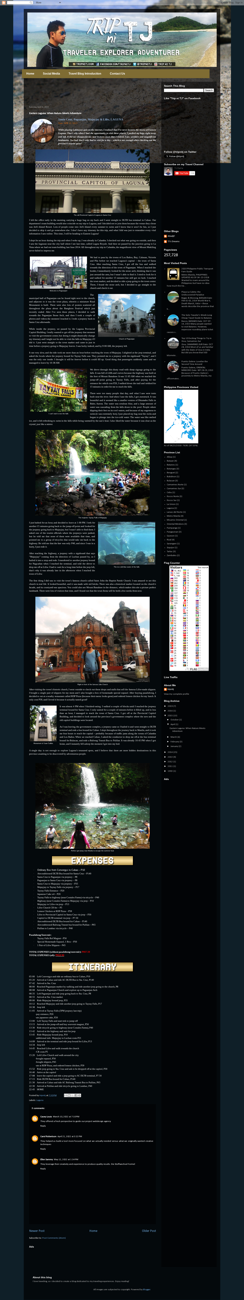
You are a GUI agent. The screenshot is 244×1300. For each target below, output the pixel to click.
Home (30, 73)
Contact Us (117, 73)
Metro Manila (173, 516)
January (175, 746)
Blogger (146, 1289)
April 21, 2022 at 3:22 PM (70, 1136)
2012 (170, 762)
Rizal (169, 540)
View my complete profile (176, 694)
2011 (170, 766)
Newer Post (36, 1231)
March (174, 737)
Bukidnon (171, 476)
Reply (43, 1126)
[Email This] (66, 1095)
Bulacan (171, 481)
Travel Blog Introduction (85, 73)
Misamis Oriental (175, 520)
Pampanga (172, 528)
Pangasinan (172, 532)
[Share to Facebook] (76, 1095)
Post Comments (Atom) (54, 1238)
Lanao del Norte (175, 512)
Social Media (51, 73)
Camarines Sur (174, 488)
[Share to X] (72, 1095)
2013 (170, 757)
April (173, 724)
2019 (170, 706)
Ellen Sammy (46, 1159)
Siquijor (170, 547)
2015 (170, 715)
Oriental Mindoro (175, 524)
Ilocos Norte (173, 496)
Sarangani (171, 544)
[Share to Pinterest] (79, 1095)
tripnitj (171, 689)
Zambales (171, 555)
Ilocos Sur (171, 500)
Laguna (39, 1100)
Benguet (171, 473)
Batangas (171, 469)
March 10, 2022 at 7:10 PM (66, 1117)
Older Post (149, 1231)
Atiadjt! (171, 236)
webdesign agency (102, 1121)
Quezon (171, 536)
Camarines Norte (175, 484)
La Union (171, 504)
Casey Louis (46, 1117)
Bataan (170, 461)
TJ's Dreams (174, 241)
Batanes (171, 465)
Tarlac (170, 551)
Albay (169, 457)
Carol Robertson (48, 1136)
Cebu (169, 492)
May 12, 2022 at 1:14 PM (66, 1159)
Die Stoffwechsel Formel (123, 1164)
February (175, 742)
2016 (170, 711)
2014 (170, 752)
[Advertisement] (94, 91)
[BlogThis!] (69, 1095)
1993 (170, 771)
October (175, 720)
